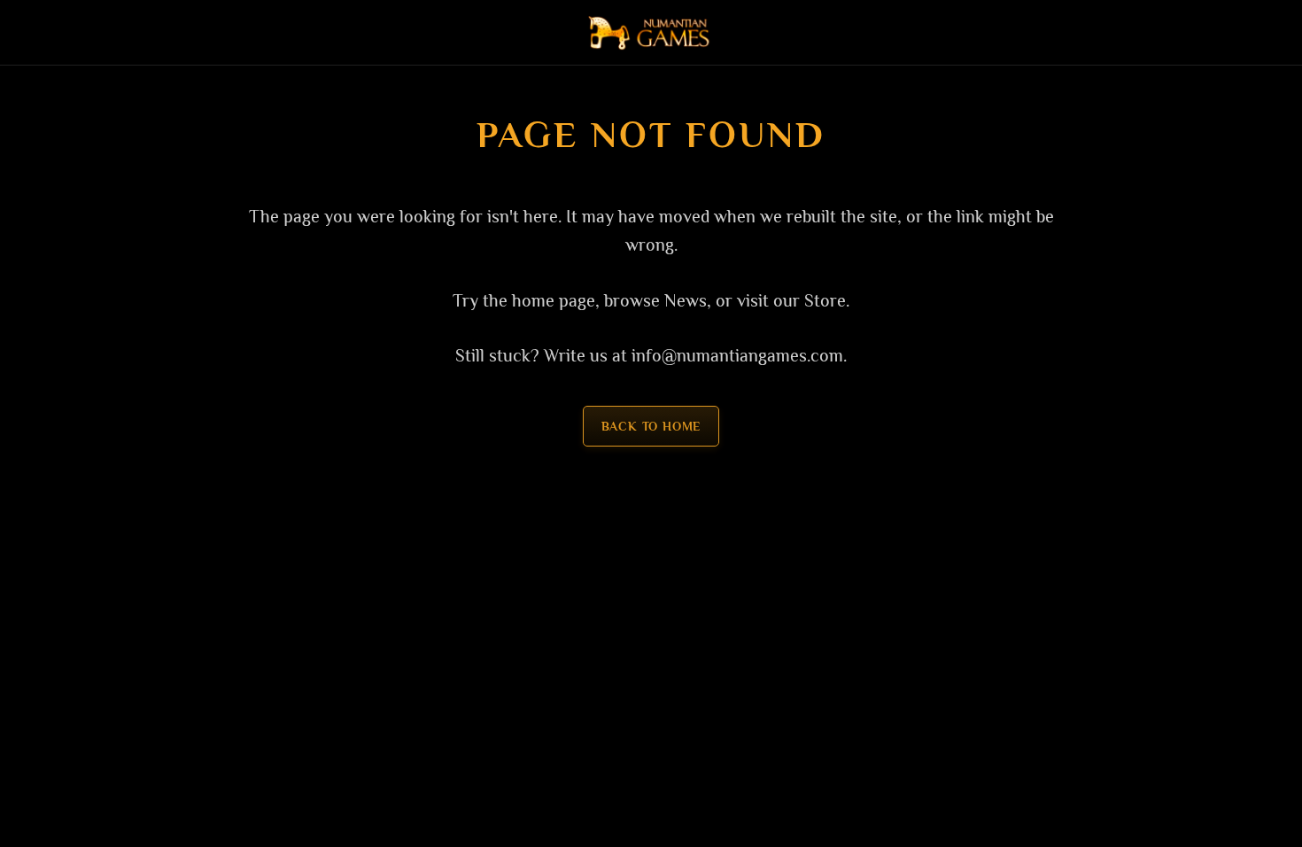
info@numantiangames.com (737, 355)
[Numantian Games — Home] (651, 32)
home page (553, 300)
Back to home (651, 426)
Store (825, 300)
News (685, 300)
